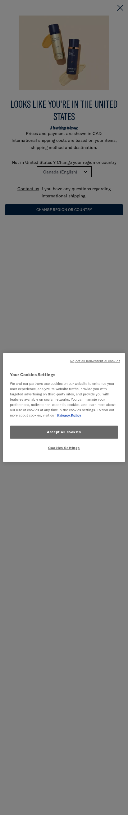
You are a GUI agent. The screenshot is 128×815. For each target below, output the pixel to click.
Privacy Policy (69, 415)
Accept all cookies (64, 432)
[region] (64, 407)
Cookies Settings (64, 448)
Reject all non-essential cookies (95, 361)
